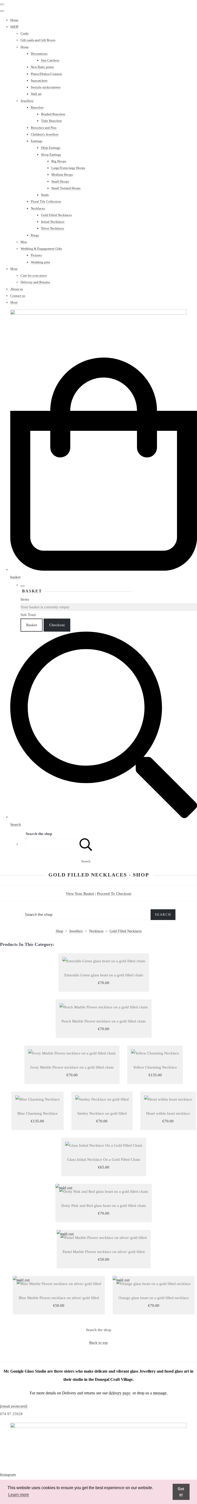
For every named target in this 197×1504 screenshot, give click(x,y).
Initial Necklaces (52, 222)
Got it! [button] (181, 1492)
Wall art (36, 94)
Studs (45, 195)
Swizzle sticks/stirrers (46, 87)
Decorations (39, 54)
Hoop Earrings (51, 154)
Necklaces (38, 208)
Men (24, 242)
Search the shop (98, 1330)
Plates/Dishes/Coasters (46, 74)
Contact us (17, 296)
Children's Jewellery (45, 134)
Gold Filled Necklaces (56, 215)
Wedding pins (40, 262)
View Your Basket (80, 894)
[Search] (86, 844)
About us (16, 289)
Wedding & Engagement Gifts (41, 248)
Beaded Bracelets (53, 114)
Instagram (8, 1474)
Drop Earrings (50, 148)
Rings (35, 235)
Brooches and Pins (43, 128)
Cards (24, 33)
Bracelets (37, 107)
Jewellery (27, 101)
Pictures (36, 255)
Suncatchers (39, 80)
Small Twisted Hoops (66, 188)
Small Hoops (60, 181)
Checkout (57, 625)
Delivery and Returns (35, 282)
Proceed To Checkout (114, 894)
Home (14, 20)
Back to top (98, 1343)
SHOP (14, 27)
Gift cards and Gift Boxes (38, 40)
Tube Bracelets (51, 121)
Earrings (36, 141)
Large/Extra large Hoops (68, 168)
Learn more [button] (18, 1494)
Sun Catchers (50, 60)
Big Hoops (58, 161)
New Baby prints (42, 67)
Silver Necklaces (52, 228)
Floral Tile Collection (46, 201)
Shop (59, 931)
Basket (31, 625)
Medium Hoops (62, 174)
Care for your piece (34, 275)
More (14, 269)
